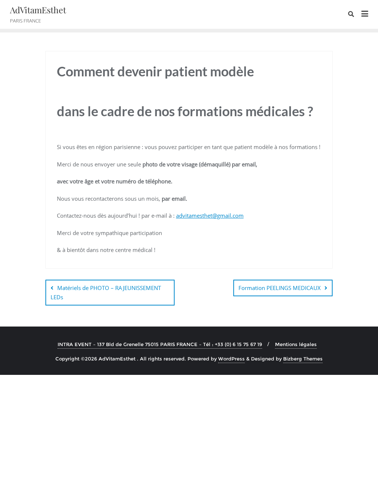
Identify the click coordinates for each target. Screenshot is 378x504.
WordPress (231, 359)
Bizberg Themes (303, 359)
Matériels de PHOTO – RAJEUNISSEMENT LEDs (106, 292)
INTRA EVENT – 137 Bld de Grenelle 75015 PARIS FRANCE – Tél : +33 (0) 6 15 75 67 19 (160, 344)
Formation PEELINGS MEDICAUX (279, 287)
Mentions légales (296, 344)
